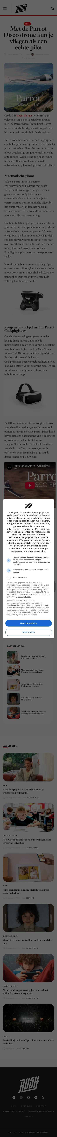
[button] (29, 578)
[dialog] (28, 568)
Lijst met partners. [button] (23, 596)
